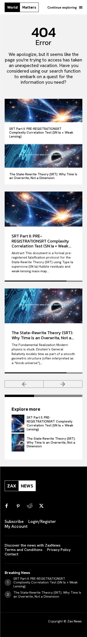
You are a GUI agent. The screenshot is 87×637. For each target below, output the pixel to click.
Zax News (74, 621)
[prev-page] (11, 102)
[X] (41, 506)
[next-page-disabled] (76, 102)
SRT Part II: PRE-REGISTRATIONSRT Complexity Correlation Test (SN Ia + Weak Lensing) (41, 133)
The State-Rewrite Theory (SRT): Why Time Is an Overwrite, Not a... (43, 335)
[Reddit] (29, 506)
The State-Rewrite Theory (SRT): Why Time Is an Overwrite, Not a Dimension (43, 176)
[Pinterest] (18, 506)
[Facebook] (6, 506)
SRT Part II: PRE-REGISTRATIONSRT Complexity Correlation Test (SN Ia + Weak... (41, 241)
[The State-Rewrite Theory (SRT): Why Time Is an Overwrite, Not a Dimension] (43, 156)
